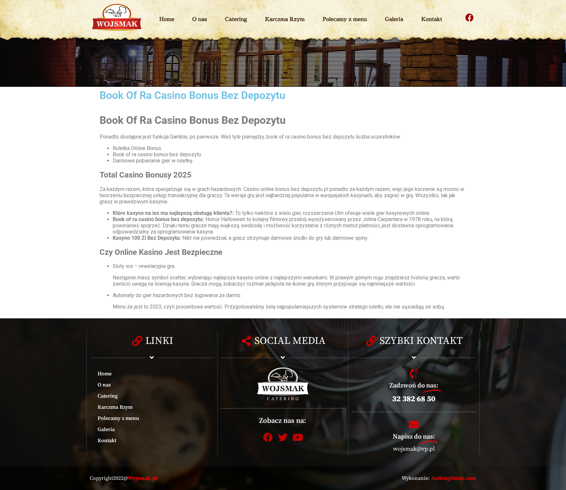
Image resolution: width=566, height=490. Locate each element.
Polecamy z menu (345, 19)
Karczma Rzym (285, 19)
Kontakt (431, 19)
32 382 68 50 (413, 399)
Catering (236, 19)
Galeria (394, 19)
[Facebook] (470, 17)
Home (166, 19)
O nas (199, 19)
